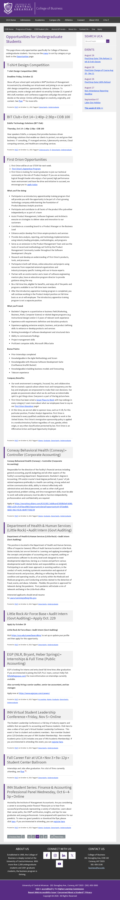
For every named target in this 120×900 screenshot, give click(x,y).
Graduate (47, 440)
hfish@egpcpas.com (17, 676)
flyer (21, 101)
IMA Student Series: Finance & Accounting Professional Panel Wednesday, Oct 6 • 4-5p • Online (39, 792)
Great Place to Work (45, 400)
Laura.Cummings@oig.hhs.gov (23, 598)
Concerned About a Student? (71, 892)
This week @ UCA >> (94, 108)
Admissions (25, 20)
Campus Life (54, 20)
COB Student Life (41, 29)
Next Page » (59, 836)
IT (50, 150)
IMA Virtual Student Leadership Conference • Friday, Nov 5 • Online (34, 714)
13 (33, 836)
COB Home (9, 29)
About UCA (94, 20)
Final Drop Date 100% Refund (98, 82)
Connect (81, 20)
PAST (16, 107)
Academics (40, 20)
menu (45, 53)
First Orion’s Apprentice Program (26, 168)
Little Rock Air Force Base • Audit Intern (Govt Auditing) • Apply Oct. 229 (37, 616)
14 (37, 836)
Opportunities (23, 56)
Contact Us (84, 29)
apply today (32, 184)
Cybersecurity (44, 150)
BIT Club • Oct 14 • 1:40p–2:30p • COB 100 (38, 117)
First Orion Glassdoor (24, 406)
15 (41, 836)
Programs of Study (24, 29)
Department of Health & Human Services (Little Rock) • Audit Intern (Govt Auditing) (39, 527)
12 (29, 836)
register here (57, 741)
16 (46, 836)
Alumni (40, 440)
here (13, 821)
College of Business (49, 8)
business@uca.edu (96, 867)
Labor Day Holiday (93, 102)
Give (93, 29)
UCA (37, 888)
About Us (73, 29)
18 (52, 836)
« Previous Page (14, 836)
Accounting (42, 699)
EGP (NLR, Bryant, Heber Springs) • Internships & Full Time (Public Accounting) (34, 659)
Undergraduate (53, 107)
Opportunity (43, 107)
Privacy (88, 892)
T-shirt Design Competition (28, 65)
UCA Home (11, 20)
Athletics (69, 20)
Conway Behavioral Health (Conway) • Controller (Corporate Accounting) (36, 452)
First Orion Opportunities (27, 159)
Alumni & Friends (59, 29)
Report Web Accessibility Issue (42, 892)
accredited (47, 888)
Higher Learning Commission (71, 888)
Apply (100, 29)
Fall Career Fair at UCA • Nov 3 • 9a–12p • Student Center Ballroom (38, 759)
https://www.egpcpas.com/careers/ (34, 693)
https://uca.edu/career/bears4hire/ (26, 635)
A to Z (106, 20)
